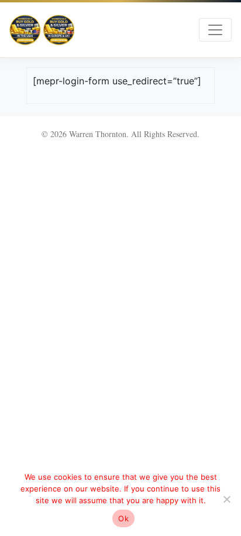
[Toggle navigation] (215, 30)
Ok (123, 518)
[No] (226, 499)
